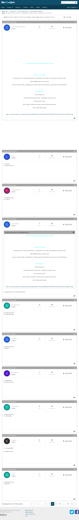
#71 (75, 401)
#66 (75, 185)
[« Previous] (31, 504)
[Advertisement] (39, 48)
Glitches (44, 7)
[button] (76, 2)
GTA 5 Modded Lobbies (36, 11)
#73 (75, 469)
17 (72, 504)
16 (68, 504)
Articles (25, 7)
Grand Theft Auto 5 (22, 11)
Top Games (12, 11)
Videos (38, 7)
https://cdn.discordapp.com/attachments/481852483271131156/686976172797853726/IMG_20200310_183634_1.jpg (39, 114)
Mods (32, 7)
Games (17, 7)
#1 (75, 22)
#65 (75, 151)
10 (59, 504)
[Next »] (75, 504)
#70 (75, 368)
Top (26, 516)
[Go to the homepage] (8, 2)
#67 (75, 219)
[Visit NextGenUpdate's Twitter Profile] (72, 513)
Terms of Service (30, 514)
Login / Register (72, 7)
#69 (75, 334)
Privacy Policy (29, 512)
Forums (9, 7)
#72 (75, 435)
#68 (74, 300)
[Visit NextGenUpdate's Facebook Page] (77, 513)
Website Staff (29, 510)
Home (3, 7)
